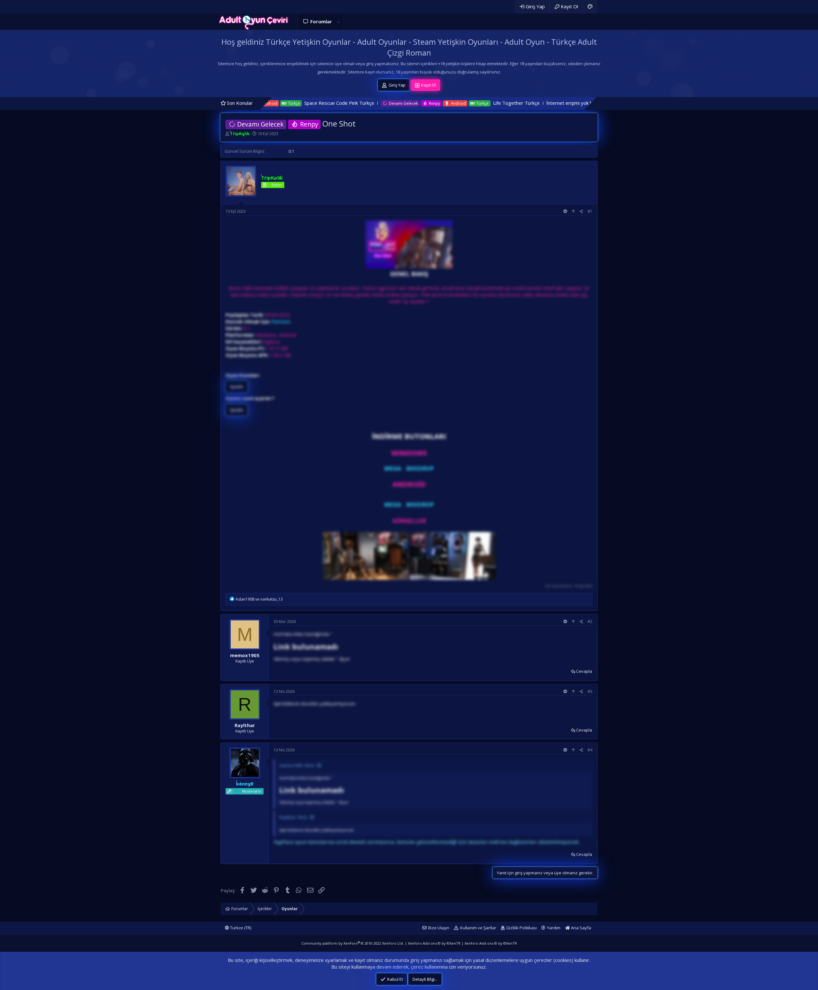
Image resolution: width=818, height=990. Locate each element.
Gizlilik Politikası (521, 928)
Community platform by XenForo (352, 943)
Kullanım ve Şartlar (478, 928)
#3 (590, 691)
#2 (590, 621)
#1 (590, 211)
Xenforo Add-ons (434, 943)
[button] (338, 21)
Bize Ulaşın (438, 928)
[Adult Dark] (590, 6)
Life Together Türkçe (443, 103)
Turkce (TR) (240, 928)
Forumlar (321, 21)
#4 (590, 750)
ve (259, 599)
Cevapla (584, 671)
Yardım (553, 928)
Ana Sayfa (580, 928)
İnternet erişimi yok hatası (502, 103)
